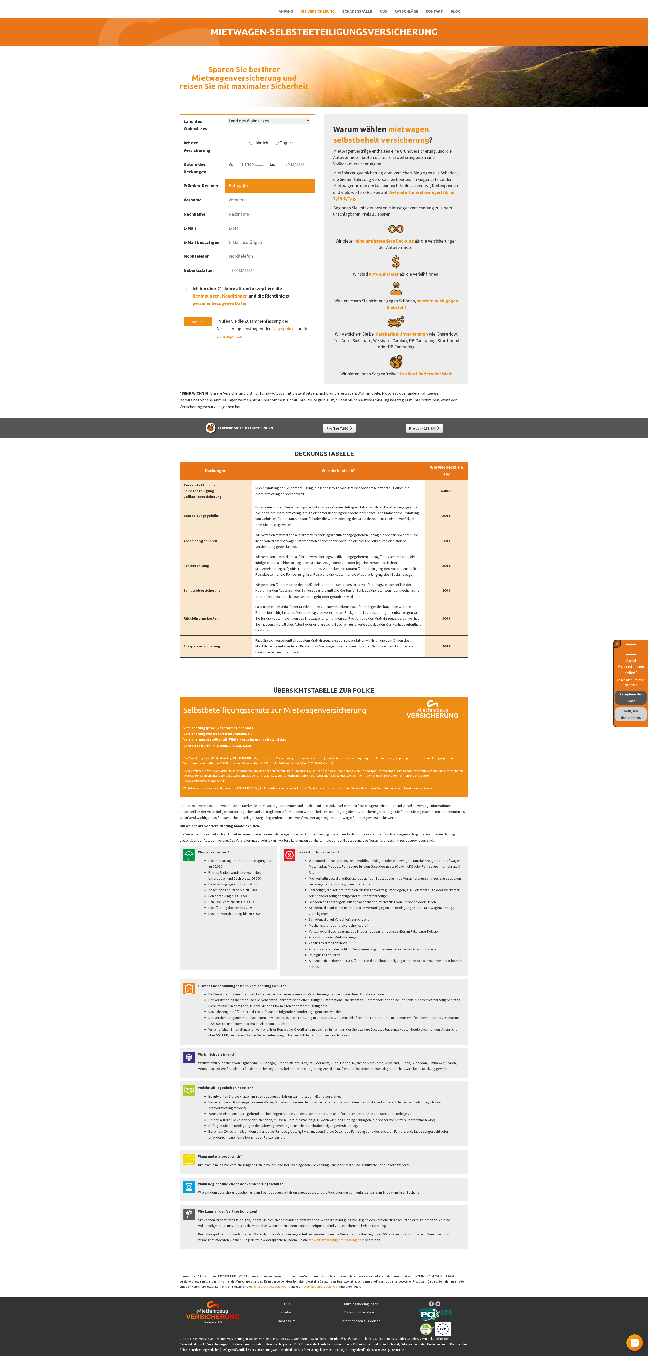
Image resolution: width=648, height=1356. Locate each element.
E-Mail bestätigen (201, 242)
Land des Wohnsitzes (195, 125)
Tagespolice (283, 328)
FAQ (383, 11)
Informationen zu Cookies (361, 1320)
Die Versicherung (318, 11)
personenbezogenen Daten (220, 303)
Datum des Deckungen (195, 168)
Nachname (194, 214)
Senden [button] (198, 321)
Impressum (286, 1320)
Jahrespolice (229, 336)
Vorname (193, 200)
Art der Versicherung (197, 146)
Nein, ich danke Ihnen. (631, 714)
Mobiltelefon (197, 256)
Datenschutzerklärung (361, 1312)
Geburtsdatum (199, 270)
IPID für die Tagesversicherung (270, 1286)
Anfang (286, 11)
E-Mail (190, 228)
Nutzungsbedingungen (361, 1304)
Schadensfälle (357, 11)
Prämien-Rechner (201, 186)
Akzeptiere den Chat (631, 697)
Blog (456, 11)
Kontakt (434, 11)
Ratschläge (406, 11)
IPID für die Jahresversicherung (321, 1286)
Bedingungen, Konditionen (220, 296)
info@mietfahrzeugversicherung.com (336, 1240)
